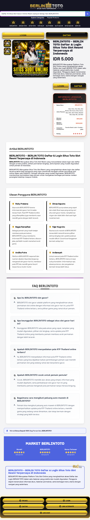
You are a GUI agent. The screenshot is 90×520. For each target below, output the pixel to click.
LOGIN (23, 35)
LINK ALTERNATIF (68, 507)
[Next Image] (48, 59)
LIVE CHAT (46, 514)
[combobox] (42, 13)
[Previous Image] (14, 59)
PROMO (25, 500)
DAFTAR (67, 35)
